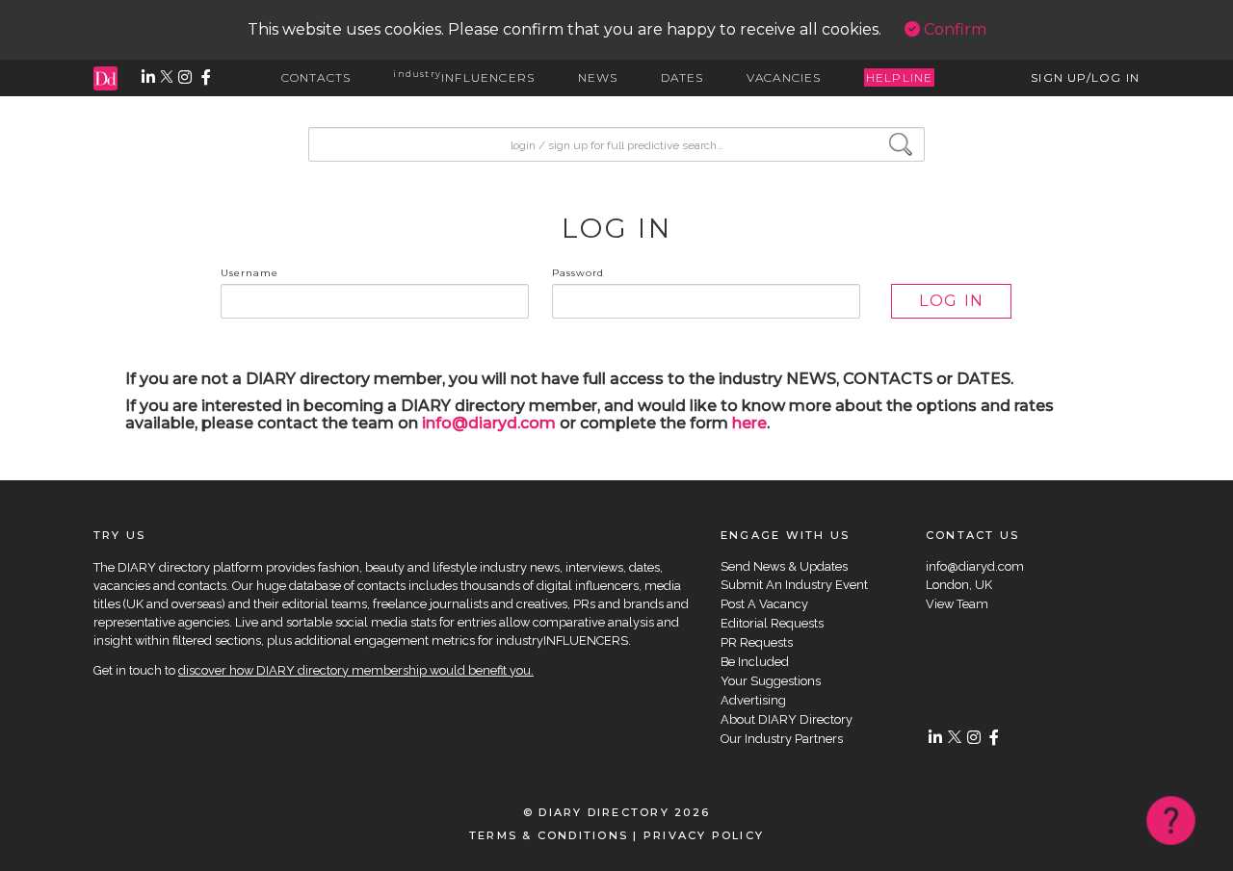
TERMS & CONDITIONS (548, 835)
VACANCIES (784, 77)
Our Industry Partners (782, 738)
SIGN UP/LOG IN (1085, 77)
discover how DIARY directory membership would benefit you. (356, 670)
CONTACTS (316, 77)
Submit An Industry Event (794, 584)
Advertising (753, 700)
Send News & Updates (784, 566)
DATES (682, 77)
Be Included (755, 661)
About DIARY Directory (787, 719)
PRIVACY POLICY (703, 835)
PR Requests (757, 642)
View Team (957, 604)
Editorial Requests (772, 623)
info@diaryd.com (489, 423)
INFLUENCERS (464, 77)
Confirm (953, 29)
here (749, 423)
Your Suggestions (771, 681)
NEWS (598, 77)
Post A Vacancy (764, 604)
